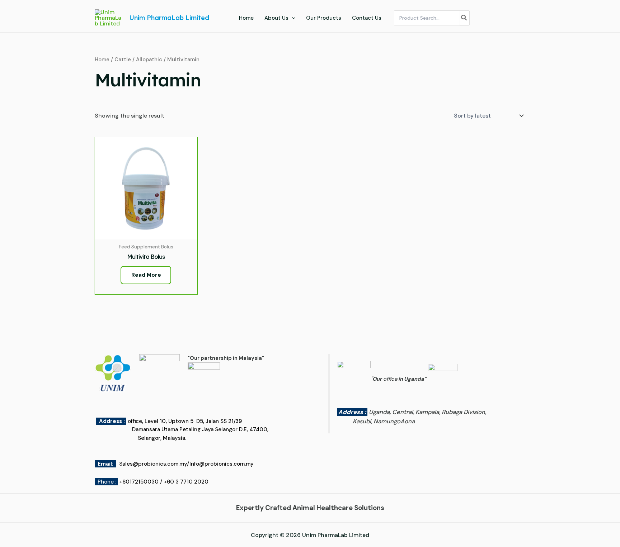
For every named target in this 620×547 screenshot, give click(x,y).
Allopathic (149, 59)
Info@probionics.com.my (221, 463)
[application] (291, 18)
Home (102, 59)
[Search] (464, 18)
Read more (146, 275)
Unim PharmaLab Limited (169, 18)
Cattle (122, 59)
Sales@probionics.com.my (153, 463)
